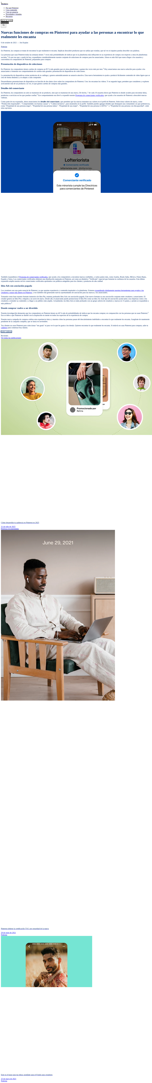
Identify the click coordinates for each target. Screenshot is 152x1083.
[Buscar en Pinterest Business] (3, 26)
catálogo (4, 328)
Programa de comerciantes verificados (89, 95)
